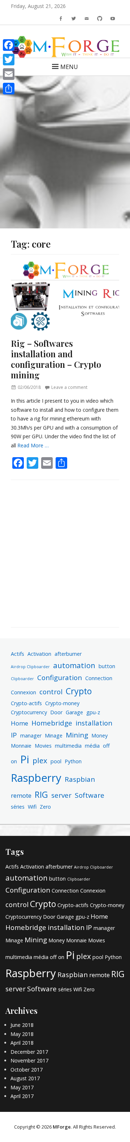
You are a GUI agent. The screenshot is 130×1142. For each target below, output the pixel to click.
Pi (24, 759)
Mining (77, 735)
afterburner (68, 653)
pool (56, 761)
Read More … (33, 445)
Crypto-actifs (26, 703)
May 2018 (22, 1034)
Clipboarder (22, 678)
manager (31, 735)
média (92, 745)
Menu (69, 67)
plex (39, 760)
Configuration (59, 677)
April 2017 (22, 1096)
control (50, 691)
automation (74, 665)
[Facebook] (8, 45)
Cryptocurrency (29, 712)
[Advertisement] (65, 146)
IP (14, 735)
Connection (98, 678)
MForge (62, 1126)
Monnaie (21, 745)
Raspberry (36, 778)
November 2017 (29, 1060)
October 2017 (26, 1069)
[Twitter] (8, 59)
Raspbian (80, 779)
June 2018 (22, 1024)
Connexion (23, 692)
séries (18, 806)
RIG (41, 794)
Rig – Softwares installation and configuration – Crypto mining (56, 358)
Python (73, 761)
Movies (43, 745)
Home (19, 723)
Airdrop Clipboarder (30, 666)
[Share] (8, 88)
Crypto (79, 691)
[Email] (8, 74)
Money (99, 735)
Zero (45, 806)
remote (21, 795)
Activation (39, 653)
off (106, 745)
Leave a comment (69, 387)
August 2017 (25, 1078)
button (107, 666)
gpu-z (93, 712)
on (14, 761)
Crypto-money (62, 703)
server (61, 795)
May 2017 (22, 1087)
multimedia (68, 745)
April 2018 (22, 1042)
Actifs (17, 653)
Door (56, 712)
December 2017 (29, 1051)
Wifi (32, 806)
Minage (53, 735)
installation (93, 723)
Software (89, 795)
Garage (74, 712)
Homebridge (51, 723)
